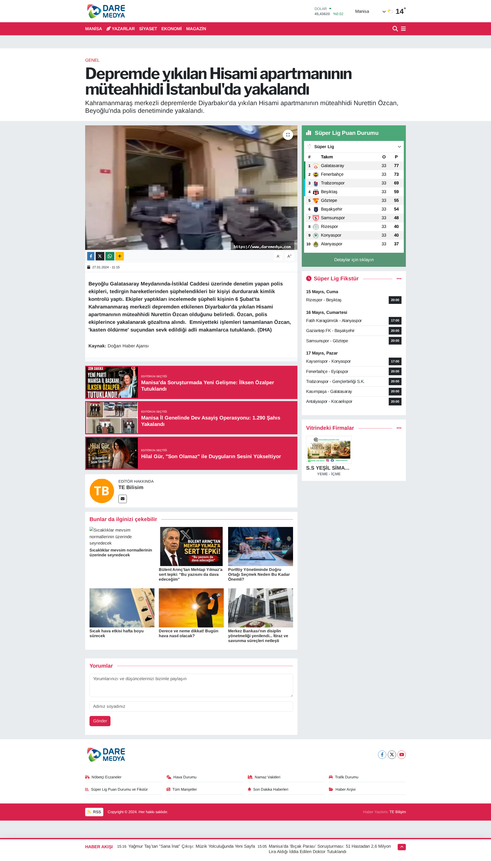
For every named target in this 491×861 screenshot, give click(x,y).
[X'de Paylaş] (100, 256)
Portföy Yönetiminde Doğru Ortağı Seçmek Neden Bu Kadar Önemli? (259, 574)
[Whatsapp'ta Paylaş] (109, 256)
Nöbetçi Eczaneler (106, 777)
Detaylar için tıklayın (354, 259)
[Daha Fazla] (119, 256)
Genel (92, 60)
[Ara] (396, 29)
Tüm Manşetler (184, 789)
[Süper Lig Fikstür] (399, 278)
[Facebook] (382, 754)
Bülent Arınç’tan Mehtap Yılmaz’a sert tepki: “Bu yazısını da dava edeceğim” (190, 574)
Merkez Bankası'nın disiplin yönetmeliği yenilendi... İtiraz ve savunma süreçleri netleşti (258, 636)
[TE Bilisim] (102, 490)
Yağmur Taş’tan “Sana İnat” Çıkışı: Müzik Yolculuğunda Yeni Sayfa (191, 846)
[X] (392, 754)
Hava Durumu (184, 777)
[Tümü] (399, 428)
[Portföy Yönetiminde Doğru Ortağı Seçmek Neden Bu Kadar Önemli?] (260, 546)
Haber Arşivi (345, 789)
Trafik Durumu (346, 777)
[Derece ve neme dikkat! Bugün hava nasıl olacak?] (191, 607)
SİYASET (148, 28)
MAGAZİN (196, 28)
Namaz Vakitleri (267, 777)
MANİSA (93, 28)
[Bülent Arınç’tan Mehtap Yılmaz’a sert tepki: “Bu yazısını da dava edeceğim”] (191, 546)
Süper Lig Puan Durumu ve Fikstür (119, 789)
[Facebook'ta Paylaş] (90, 256)
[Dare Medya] (105, 11)
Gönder (100, 721)
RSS (96, 812)
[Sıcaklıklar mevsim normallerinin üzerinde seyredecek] (122, 536)
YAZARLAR (123, 28)
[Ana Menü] (402, 29)
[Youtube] (401, 754)
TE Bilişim (397, 812)
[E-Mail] (122, 499)
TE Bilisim (130, 487)
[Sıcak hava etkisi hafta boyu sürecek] (122, 607)
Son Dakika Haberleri (270, 789)
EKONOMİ (171, 28)
